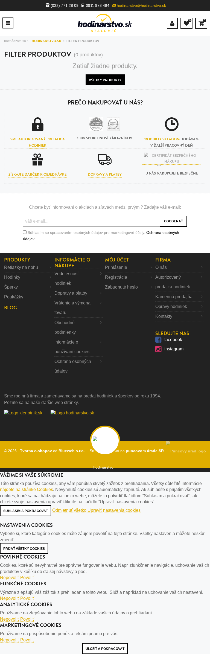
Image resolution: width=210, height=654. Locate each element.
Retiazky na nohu (21, 267)
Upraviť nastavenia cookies (114, 510)
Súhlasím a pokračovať (25, 511)
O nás (161, 267)
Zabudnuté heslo (121, 287)
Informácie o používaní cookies (71, 347)
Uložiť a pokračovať (105, 649)
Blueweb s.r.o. (72, 451)
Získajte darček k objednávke (37, 174)
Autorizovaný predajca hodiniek (172, 282)
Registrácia (116, 277)
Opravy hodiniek (171, 306)
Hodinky (12, 277)
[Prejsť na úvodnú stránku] (105, 23)
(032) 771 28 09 (63, 5)
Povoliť (27, 577)
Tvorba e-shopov (36, 451)
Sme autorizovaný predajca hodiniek (37, 142)
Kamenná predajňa (173, 296)
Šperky (11, 287)
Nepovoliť (9, 577)
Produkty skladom (161, 139)
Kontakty (163, 316)
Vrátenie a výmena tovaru (72, 308)
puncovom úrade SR (146, 451)
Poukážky (13, 297)
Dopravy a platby (105, 174)
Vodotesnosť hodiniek (66, 278)
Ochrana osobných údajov (72, 366)
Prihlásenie (116, 267)
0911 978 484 (97, 5)
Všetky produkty (105, 80)
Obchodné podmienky (65, 327)
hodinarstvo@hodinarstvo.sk (141, 5)
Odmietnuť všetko (69, 510)
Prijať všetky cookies (24, 549)
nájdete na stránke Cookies (26, 489)
